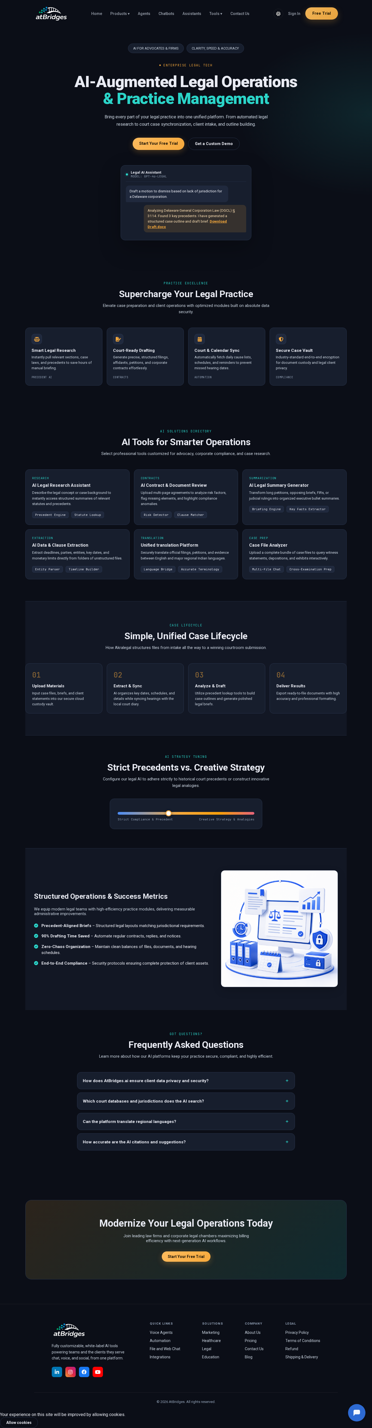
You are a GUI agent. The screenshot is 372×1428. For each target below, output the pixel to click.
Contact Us (239, 13)
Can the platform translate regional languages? (129, 1121)
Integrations (160, 1357)
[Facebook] (84, 1372)
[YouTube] (98, 1372)
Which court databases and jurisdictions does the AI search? (143, 1101)
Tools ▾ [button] (215, 13)
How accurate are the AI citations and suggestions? (134, 1142)
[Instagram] (70, 1372)
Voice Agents (161, 1332)
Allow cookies (19, 1422)
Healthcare (211, 1340)
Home (96, 13)
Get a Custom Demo (214, 143)
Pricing (251, 1340)
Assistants (191, 13)
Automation (160, 1340)
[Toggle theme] (278, 14)
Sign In (294, 13)
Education (210, 1357)
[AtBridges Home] (50, 13)
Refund (291, 1349)
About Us (253, 1332)
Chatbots (166, 13)
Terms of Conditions (302, 1340)
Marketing (210, 1332)
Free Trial (321, 13)
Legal (206, 1349)
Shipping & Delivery (301, 1357)
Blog (248, 1357)
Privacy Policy (297, 1332)
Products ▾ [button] (120, 13)
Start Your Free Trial (158, 143)
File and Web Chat (165, 1349)
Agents (144, 13)
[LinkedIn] (57, 1372)
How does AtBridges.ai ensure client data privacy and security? (146, 1080)
